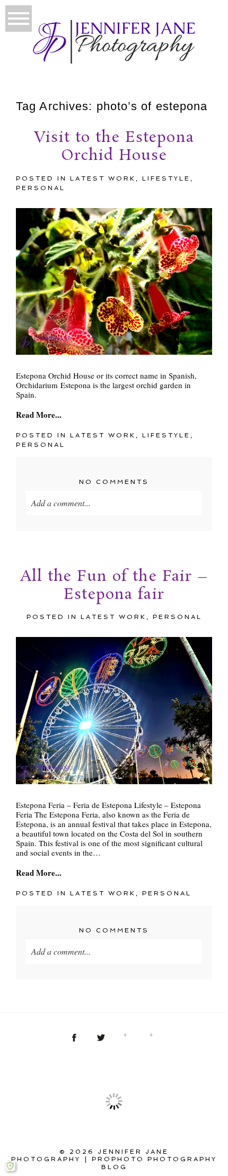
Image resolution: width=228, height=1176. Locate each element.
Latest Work (103, 178)
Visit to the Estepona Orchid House (114, 147)
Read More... (39, 414)
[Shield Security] (10, 1166)
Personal (40, 188)
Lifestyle (166, 178)
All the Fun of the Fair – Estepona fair (114, 586)
